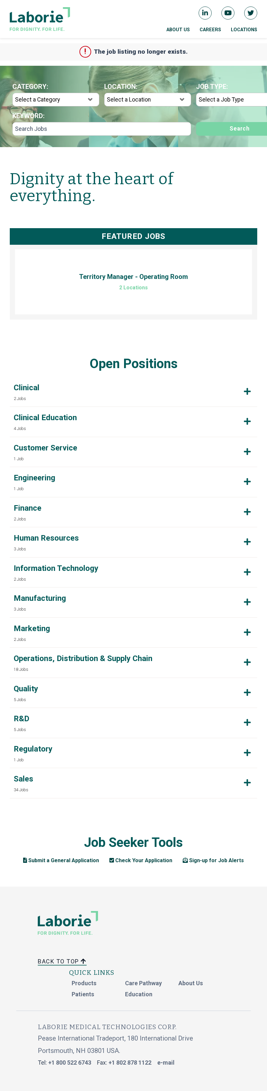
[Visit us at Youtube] (227, 13)
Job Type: (212, 86)
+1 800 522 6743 (69, 1062)
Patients (83, 994)
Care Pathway (143, 983)
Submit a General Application (63, 860)
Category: (30, 86)
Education (138, 994)
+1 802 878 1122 (129, 1062)
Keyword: (28, 116)
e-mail (166, 1062)
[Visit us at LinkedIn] (205, 13)
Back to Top (59, 961)
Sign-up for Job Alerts (216, 860)
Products (84, 983)
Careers (210, 30)
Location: (120, 86)
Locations (244, 30)
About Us (178, 30)
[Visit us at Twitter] (250, 13)
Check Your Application (143, 860)
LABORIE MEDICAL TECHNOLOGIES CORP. (107, 1027)
